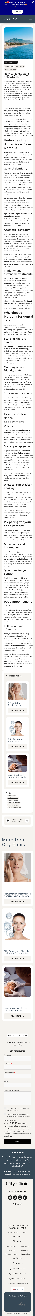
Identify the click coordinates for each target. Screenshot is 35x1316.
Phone (6, 1081)
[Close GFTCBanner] (33, 2)
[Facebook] (10, 1197)
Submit (17, 1141)
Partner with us (11, 1254)
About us (24, 1250)
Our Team (24, 1246)
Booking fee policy (10, 1120)
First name (8, 1055)
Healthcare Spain (10, 69)
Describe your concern (11, 1090)
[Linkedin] (20, 1197)
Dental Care (9, 66)
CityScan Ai (11, 1250)
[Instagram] (15, 1197)
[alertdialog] (17, 7)
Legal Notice (14, 1110)
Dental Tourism (19, 66)
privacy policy (24, 1108)
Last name (8, 1064)
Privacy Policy (25, 1254)
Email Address (9, 1072)
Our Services (11, 1246)
